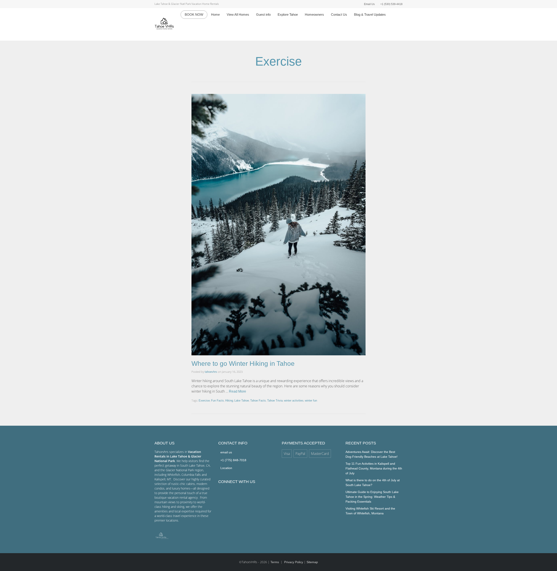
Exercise (204, 400)
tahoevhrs (211, 371)
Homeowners (314, 14)
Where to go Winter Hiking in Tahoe (243, 363)
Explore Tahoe (288, 14)
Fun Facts (217, 400)
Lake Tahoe (241, 400)
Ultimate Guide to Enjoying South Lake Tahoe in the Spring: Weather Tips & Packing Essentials (372, 496)
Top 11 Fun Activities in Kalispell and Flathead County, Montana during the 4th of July (374, 468)
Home (215, 14)
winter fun (311, 400)
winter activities (294, 400)
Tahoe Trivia (275, 400)
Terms (275, 562)
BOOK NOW (194, 14)
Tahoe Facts (258, 400)
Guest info (263, 14)
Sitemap (312, 562)
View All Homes (238, 14)
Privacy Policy (293, 562)
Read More (237, 391)
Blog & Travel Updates (370, 14)
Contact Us (339, 14)
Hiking (229, 400)
